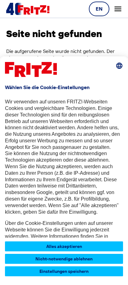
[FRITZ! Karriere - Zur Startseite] (27, 9)
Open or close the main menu (118, 9)
